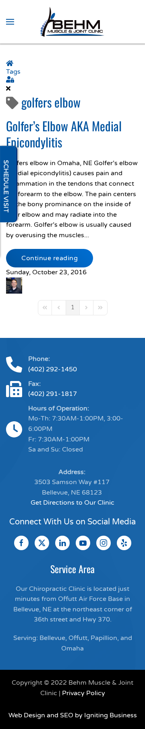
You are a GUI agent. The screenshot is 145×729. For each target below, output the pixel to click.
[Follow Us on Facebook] (21, 543)
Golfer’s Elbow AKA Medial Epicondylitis (64, 133)
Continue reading (49, 258)
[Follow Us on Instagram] (103, 543)
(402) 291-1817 (52, 394)
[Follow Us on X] (42, 543)
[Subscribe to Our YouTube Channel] (83, 543)
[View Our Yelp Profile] (124, 543)
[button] (10, 21)
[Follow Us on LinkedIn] (62, 543)
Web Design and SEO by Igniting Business (72, 715)
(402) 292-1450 (52, 369)
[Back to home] (72, 21)
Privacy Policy (83, 693)
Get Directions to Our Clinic (72, 503)
